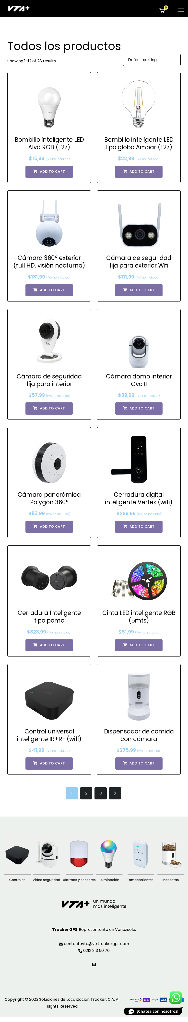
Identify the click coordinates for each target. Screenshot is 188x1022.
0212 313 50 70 (96, 950)
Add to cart (52, 171)
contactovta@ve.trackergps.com (96, 944)
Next (115, 793)
